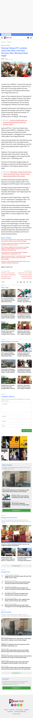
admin (6, 58)
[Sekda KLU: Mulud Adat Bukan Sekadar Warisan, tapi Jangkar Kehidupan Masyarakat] (24, 325)
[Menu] (2, 37)
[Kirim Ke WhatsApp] (30, 282)
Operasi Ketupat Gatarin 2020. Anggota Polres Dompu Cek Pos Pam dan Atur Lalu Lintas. (17, 600)
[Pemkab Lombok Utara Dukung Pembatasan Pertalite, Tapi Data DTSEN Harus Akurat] (24, 293)
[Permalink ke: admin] (2, 59)
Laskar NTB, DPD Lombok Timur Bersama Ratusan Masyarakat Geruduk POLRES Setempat (25, 274)
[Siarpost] (8, 37)
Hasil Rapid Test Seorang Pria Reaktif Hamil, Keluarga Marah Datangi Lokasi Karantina (16, 594)
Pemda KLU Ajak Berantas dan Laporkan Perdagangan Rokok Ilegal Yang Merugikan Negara (15, 122)
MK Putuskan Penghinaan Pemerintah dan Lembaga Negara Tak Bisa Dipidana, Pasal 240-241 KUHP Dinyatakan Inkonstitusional (15, 248)
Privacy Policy (19, 709)
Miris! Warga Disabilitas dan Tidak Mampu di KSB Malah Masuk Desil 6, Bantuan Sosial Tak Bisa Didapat (16, 240)
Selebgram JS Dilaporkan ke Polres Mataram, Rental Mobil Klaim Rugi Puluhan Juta (15, 645)
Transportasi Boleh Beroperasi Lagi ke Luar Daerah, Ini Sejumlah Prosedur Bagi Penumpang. (18, 588)
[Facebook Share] (18, 282)
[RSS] (21, 705)
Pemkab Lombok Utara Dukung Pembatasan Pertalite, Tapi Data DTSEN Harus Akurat (15, 244)
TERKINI (8, 45)
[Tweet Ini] (21, 282)
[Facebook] (12, 705)
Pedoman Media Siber (20, 711)
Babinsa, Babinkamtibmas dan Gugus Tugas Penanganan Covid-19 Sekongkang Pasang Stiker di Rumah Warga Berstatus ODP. (18, 605)
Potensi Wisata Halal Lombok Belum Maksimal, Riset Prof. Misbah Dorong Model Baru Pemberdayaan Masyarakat (8, 559)
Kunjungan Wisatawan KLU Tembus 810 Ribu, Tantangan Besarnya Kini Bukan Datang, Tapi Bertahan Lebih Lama (24, 559)
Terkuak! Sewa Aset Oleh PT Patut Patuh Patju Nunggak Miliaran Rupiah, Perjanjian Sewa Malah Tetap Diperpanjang (16, 257)
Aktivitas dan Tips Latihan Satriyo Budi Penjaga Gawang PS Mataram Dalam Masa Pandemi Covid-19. (17, 582)
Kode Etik (11, 709)
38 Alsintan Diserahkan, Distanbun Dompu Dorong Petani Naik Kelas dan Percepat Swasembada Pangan (16, 656)
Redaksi (26, 709)
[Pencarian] (31, 37)
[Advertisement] (16, 16)
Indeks (6, 709)
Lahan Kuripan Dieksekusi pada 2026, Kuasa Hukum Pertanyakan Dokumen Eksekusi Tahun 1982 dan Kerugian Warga (15, 662)
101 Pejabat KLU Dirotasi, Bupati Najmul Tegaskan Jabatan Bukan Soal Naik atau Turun (14, 253)
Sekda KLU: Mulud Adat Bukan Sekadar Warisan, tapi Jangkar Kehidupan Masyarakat (15, 262)
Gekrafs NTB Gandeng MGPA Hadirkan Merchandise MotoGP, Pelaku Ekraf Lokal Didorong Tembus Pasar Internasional (15, 650)
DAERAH (3, 45)
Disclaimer (10, 711)
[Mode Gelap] (28, 37)
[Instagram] (15, 705)
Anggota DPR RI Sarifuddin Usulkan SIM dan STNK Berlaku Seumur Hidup (18, 576)
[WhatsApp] (18, 705)
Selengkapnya (16, 510)
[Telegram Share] (27, 282)
